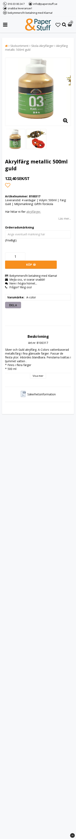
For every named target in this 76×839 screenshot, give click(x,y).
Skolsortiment (19, 46)
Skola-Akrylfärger (42, 46)
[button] (58, 24)
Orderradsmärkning (19, 227)
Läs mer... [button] (64, 218)
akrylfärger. (33, 212)
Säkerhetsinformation (41, 394)
